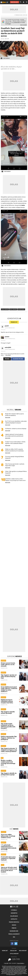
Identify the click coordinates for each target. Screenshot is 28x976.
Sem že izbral (23, 25)
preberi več (14, 322)
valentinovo (21, 309)
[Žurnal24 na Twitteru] (15, 943)
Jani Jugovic (13, 309)
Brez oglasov (14, 2)
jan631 (7, 326)
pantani (7, 336)
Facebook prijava (18, 359)
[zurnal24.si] (4, 2)
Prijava (7, 359)
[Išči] (20, 2)
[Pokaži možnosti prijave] (23, 2)
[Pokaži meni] (26, 2)
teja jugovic (4, 309)
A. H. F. (7, 39)
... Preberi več (19, 974)
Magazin (7, 417)
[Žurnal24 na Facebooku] (12, 943)
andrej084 (8, 347)
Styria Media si (20, 963)
